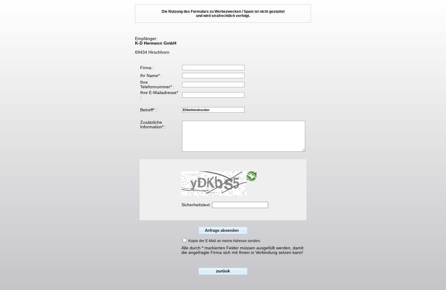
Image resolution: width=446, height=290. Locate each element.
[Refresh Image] (251, 179)
